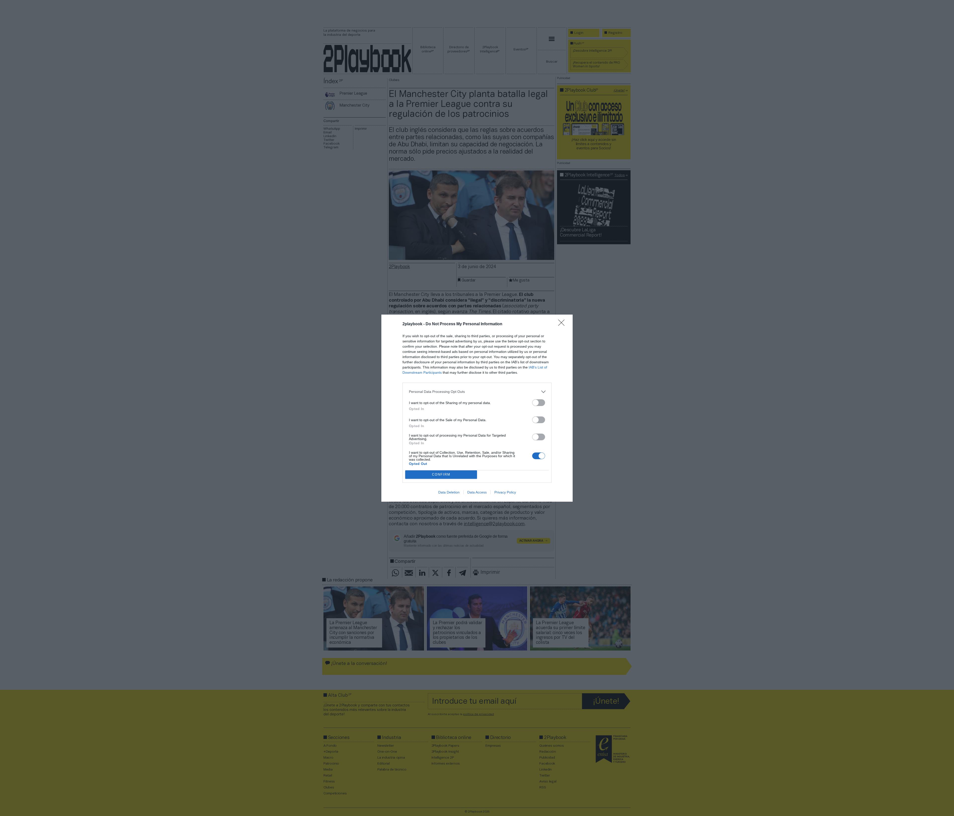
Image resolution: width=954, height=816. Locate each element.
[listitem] (477, 391)
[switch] (538, 402)
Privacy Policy (505, 492)
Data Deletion (449, 492)
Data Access (477, 492)
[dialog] (477, 408)
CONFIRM (441, 474)
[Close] (563, 324)
